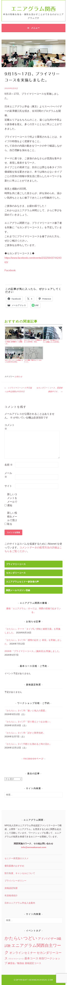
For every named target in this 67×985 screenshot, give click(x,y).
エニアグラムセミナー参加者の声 (22, 581)
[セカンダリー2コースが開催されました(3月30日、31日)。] (33, 332)
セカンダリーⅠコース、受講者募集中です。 (49, 390)
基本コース (31, 958)
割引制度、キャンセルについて (20, 873)
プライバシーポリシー (15, 880)
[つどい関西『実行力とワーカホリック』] (33, 352)
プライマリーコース (16, 564)
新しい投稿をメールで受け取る (12, 518)
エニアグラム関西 (33, 8)
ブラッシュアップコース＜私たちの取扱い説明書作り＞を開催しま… (13, 341)
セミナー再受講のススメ (17, 858)
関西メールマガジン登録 (18, 590)
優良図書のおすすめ (14, 866)
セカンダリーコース (16, 573)
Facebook (10, 270)
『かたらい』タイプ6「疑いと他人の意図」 (26, 710)
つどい (30, 938)
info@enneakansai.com (33, 847)
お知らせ (18, 376)
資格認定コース (33, 963)
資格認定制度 (11, 888)
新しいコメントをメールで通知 (12, 500)
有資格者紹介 (11, 895)
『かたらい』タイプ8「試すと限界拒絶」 (25, 733)
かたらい (14, 938)
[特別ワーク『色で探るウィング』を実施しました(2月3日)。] (52, 332)
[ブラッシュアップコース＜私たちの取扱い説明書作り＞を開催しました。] (14, 332)
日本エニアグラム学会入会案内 (20, 903)
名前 (9, 464)
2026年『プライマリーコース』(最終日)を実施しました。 (33, 651)
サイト (8, 486)
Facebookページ (34, 758)
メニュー (35, 27)
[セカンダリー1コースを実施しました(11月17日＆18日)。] (14, 352)
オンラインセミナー (22, 952)
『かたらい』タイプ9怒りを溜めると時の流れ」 (28, 744)
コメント (9, 427)
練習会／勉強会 (16, 963)
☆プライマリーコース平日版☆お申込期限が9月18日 (18, 390)
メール (8, 475)
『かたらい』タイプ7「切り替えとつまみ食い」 (28, 721)
